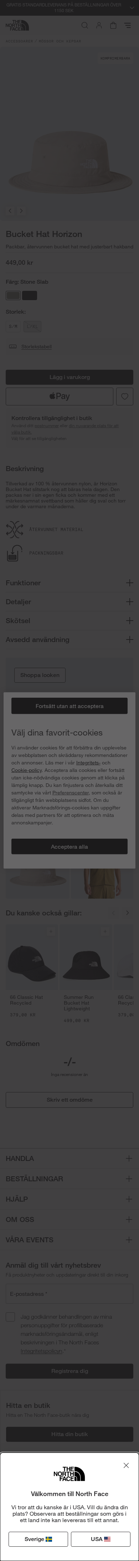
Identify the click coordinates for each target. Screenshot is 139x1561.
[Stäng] (126, 1465)
